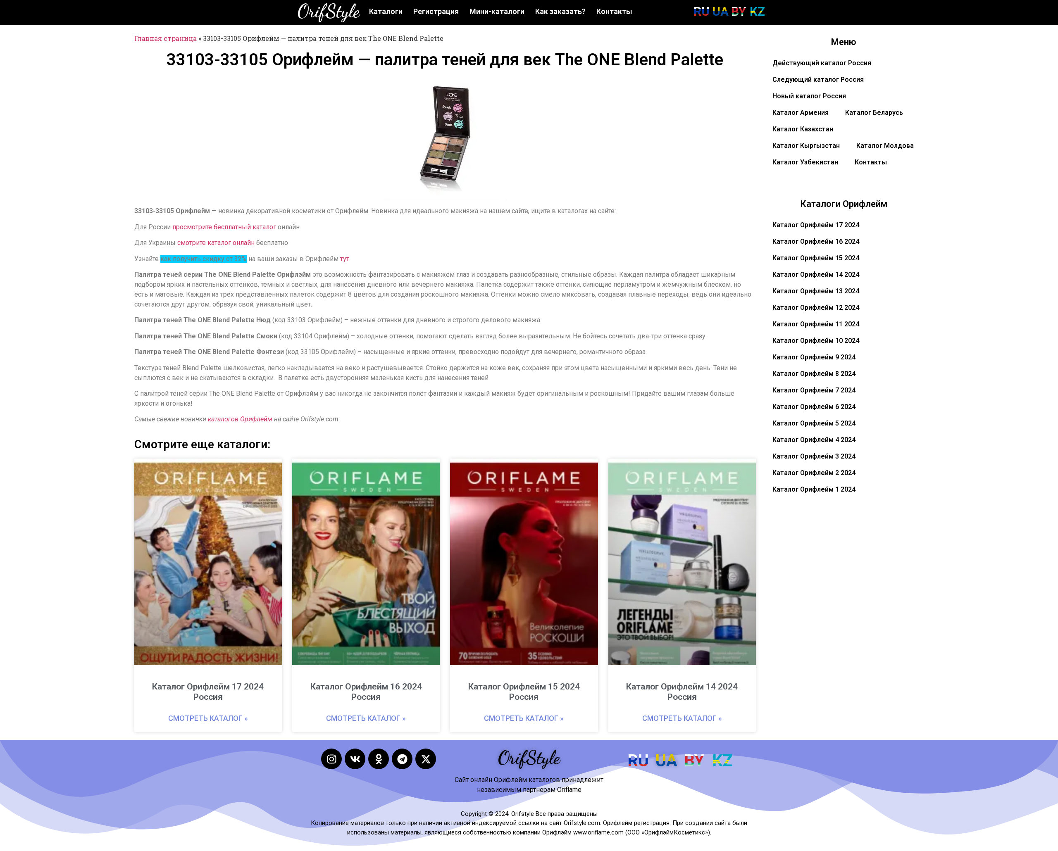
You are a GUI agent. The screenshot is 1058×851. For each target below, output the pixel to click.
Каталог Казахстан (802, 129)
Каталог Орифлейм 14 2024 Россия (682, 692)
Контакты (614, 11)
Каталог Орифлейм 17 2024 (815, 225)
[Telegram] (402, 759)
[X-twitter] (425, 759)
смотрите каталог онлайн (216, 243)
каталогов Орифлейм (240, 419)
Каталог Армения (800, 112)
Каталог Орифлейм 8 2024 (813, 374)
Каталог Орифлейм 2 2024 (813, 473)
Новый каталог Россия (809, 96)
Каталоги (386, 11)
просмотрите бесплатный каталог (224, 227)
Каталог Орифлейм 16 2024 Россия (366, 692)
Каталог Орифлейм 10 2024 (815, 341)
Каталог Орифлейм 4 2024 (813, 440)
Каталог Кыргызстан (806, 146)
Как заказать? (560, 11)
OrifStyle (329, 11)
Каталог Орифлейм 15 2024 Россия (524, 692)
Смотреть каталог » (208, 718)
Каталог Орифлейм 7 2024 (813, 390)
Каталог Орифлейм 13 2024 (815, 291)
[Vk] (355, 759)
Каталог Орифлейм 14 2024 (815, 274)
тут (344, 259)
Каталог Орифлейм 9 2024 (813, 357)
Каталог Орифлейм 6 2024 (813, 407)
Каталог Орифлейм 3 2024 (813, 456)
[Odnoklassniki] (378, 759)
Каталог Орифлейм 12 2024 (815, 307)
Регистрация (436, 11)
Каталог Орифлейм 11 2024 (815, 324)
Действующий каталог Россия (821, 63)
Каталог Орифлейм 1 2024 (813, 489)
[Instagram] (331, 759)
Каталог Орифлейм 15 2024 (815, 258)
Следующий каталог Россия (818, 79)
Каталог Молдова (885, 146)
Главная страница (165, 38)
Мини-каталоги (496, 11)
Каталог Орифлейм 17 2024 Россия (208, 692)
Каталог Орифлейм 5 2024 (813, 423)
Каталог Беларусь (874, 112)
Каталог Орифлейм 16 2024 (815, 241)
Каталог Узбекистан (805, 162)
